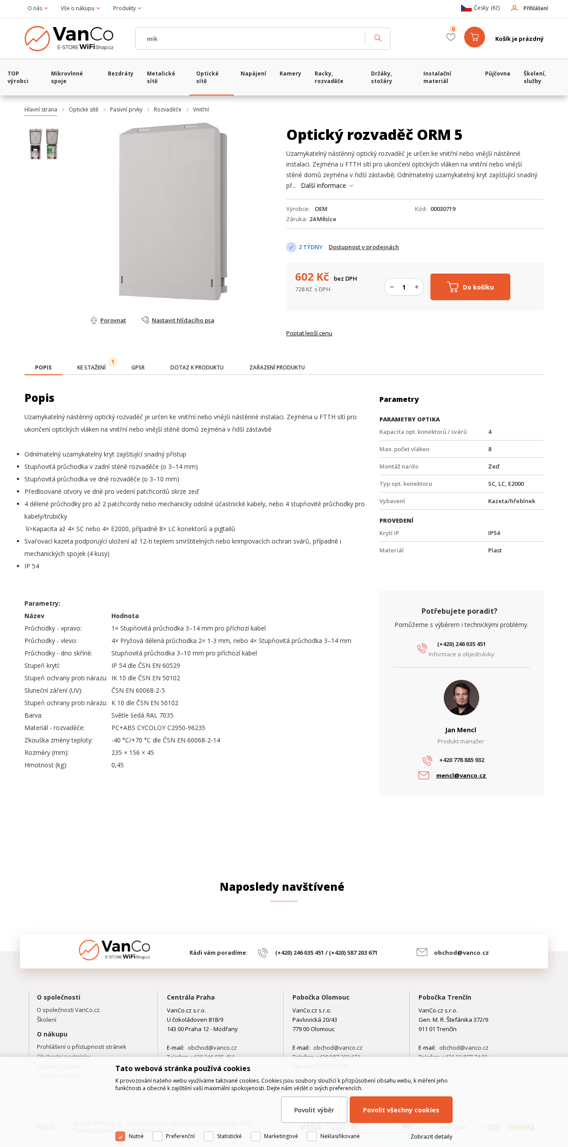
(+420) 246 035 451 (461, 644)
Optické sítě (84, 109)
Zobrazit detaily (431, 1136)
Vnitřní (201, 109)
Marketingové (281, 1136)
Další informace (323, 185)
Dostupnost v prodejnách (364, 247)
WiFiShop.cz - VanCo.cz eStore (75, 38)
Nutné (136, 1136)
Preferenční (180, 1136)
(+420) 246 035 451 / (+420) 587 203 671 (326, 952)
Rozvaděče (167, 109)
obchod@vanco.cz (461, 952)
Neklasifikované (340, 1136)
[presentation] (43, 367)
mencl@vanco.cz (461, 775)
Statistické (229, 1136)
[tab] (43, 368)
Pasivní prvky (126, 109)
